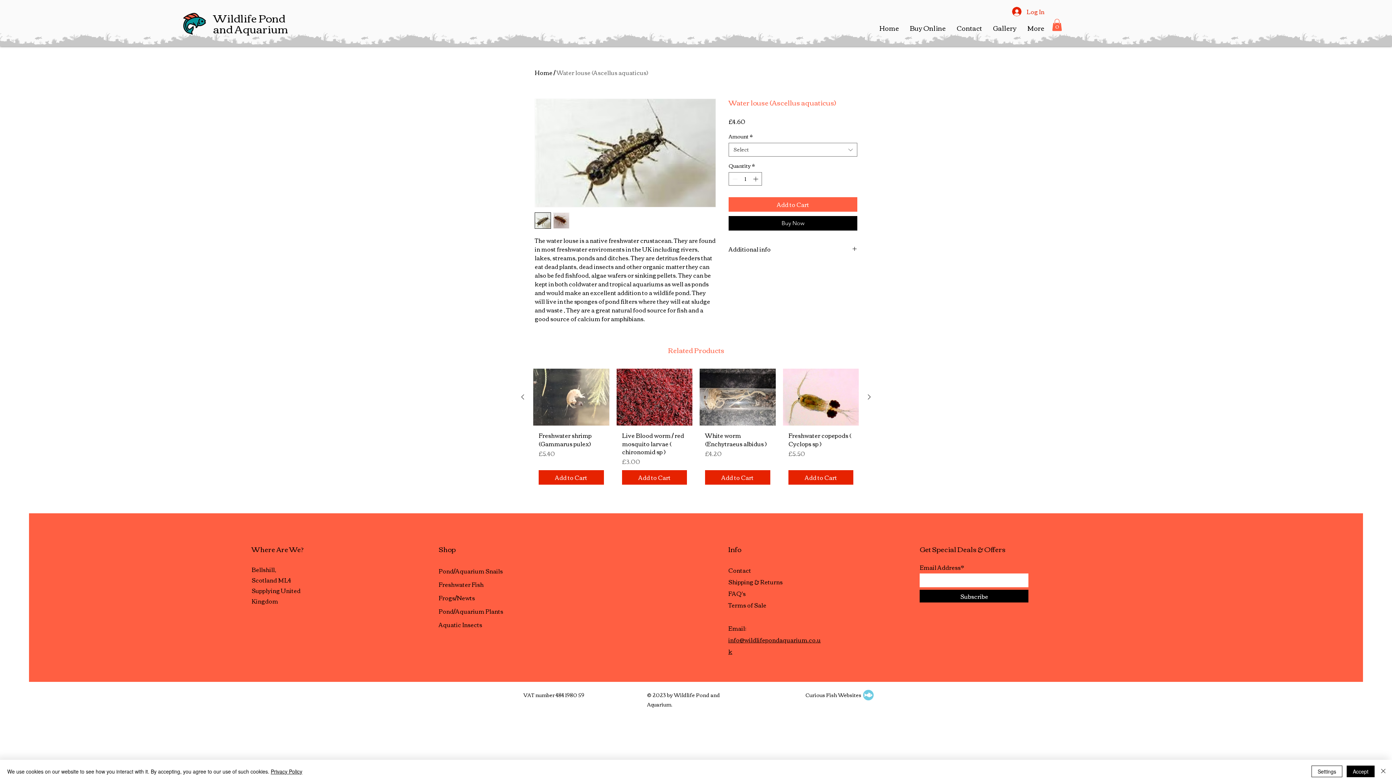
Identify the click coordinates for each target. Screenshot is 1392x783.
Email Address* (942, 567)
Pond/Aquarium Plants (471, 611)
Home (543, 72)
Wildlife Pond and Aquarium (250, 23)
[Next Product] (869, 397)
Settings (1327, 771)
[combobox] (793, 150)
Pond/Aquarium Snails (471, 571)
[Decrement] (734, 179)
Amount (741, 136)
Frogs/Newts (457, 597)
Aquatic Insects (460, 624)
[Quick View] (571, 397)
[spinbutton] (745, 179)
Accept (1360, 771)
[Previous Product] (522, 397)
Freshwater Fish (461, 584)
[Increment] (756, 179)
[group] (696, 429)
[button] (927, 28)
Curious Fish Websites (833, 695)
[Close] (1383, 771)
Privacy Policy (286, 771)
